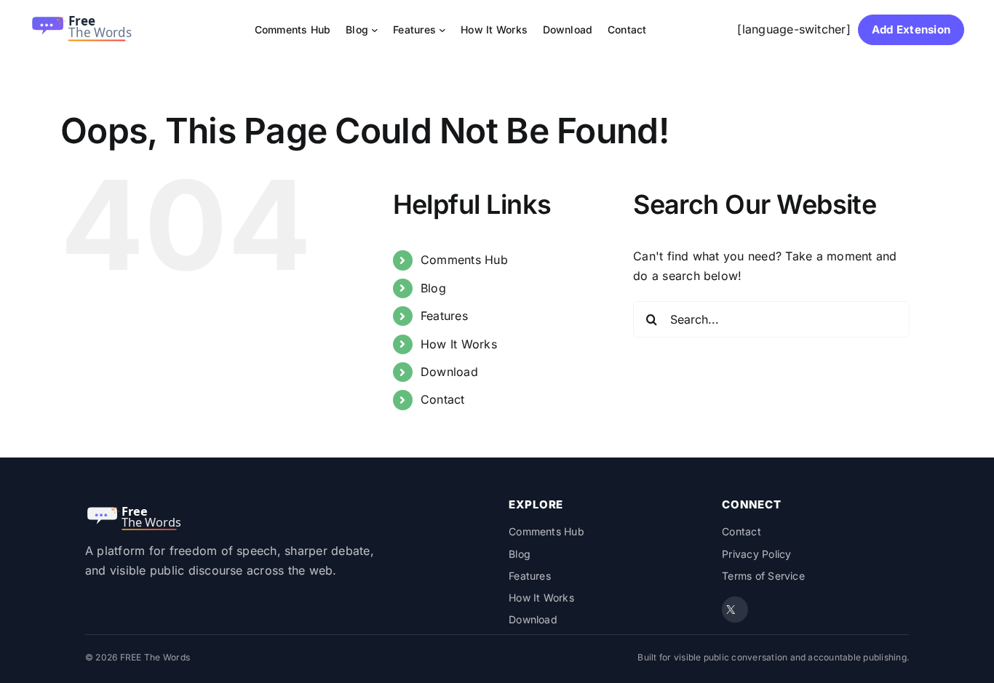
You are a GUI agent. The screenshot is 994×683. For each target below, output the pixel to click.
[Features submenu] (442, 29)
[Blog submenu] (374, 29)
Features (444, 315)
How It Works (459, 344)
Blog (433, 288)
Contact (443, 399)
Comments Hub (464, 259)
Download (449, 371)
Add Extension (911, 29)
